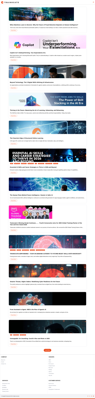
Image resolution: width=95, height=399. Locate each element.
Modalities (4, 387)
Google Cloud (52, 365)
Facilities (4, 385)
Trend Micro (51, 373)
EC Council (51, 363)
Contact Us (3, 363)
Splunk (50, 371)
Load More (47, 350)
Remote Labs (5, 389)
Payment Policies (52, 385)
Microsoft (51, 367)
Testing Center (5, 391)
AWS (50, 359)
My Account (51, 383)
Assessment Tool (6, 383)
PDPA (50, 387)
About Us (3, 359)
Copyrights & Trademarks (54, 389)
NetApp (50, 369)
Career (2, 361)
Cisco (50, 361)
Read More (13, 30)
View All (50, 375)
